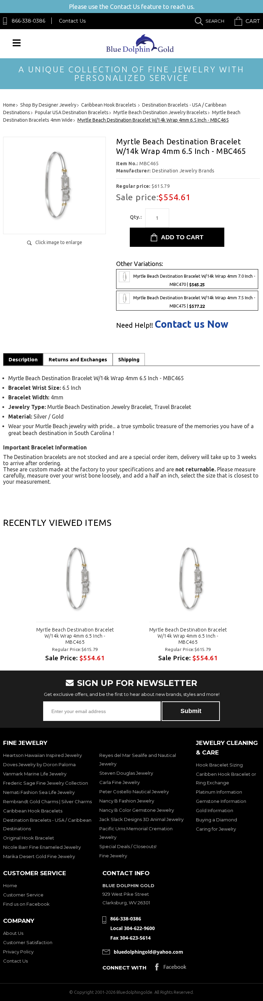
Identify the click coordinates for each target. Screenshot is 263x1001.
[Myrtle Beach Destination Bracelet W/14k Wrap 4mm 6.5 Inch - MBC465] (54, 222)
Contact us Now (191, 324)
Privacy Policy (18, 951)
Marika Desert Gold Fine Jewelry (39, 856)
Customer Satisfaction (27, 942)
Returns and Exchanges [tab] (78, 359)
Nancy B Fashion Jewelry (126, 801)
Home (10, 885)
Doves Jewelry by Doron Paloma (39, 764)
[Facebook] (170, 968)
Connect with (124, 967)
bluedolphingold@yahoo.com (148, 952)
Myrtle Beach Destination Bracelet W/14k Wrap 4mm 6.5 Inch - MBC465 (75, 636)
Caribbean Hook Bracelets (32, 810)
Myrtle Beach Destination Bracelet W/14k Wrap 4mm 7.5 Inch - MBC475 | (194, 302)
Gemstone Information (221, 801)
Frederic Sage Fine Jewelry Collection (45, 783)
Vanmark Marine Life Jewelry (34, 773)
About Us (13, 933)
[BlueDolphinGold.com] (140, 52)
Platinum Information (219, 792)
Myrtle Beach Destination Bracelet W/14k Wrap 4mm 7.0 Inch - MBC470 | (194, 280)
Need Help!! (134, 325)
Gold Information (214, 810)
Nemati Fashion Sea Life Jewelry (39, 792)
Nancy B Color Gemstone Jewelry (136, 810)
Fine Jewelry (113, 855)
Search (214, 21)
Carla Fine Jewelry (119, 782)
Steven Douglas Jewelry (126, 773)
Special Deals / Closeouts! (127, 846)
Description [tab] (23, 359)
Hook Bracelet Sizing (219, 765)
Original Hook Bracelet (28, 838)
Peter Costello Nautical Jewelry (134, 791)
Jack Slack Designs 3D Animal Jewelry (141, 819)
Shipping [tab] (128, 359)
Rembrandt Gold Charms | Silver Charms (47, 801)
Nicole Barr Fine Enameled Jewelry (42, 847)
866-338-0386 (28, 21)
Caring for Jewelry (216, 829)
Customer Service (23, 894)
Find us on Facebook (26, 904)
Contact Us (72, 21)
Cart (253, 21)
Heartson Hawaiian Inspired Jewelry (42, 755)
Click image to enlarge (58, 242)
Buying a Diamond (216, 819)
